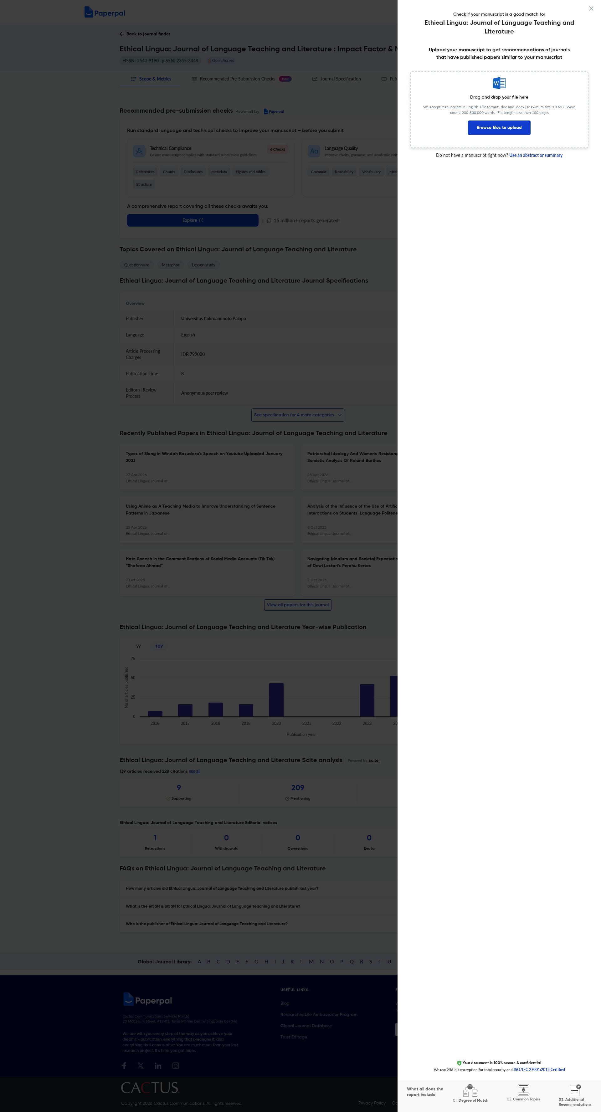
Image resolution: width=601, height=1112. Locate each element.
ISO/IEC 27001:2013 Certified (539, 1069)
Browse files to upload (499, 128)
